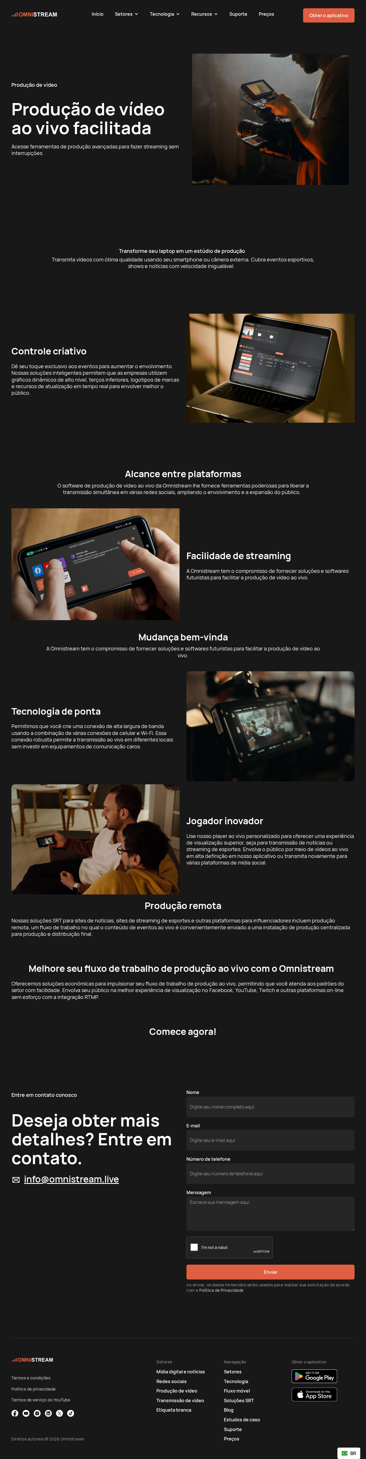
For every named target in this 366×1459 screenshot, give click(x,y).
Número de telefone (208, 1159)
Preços (266, 14)
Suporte (238, 14)
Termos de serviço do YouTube (40, 1399)
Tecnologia (162, 14)
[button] (126, 14)
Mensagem (198, 1192)
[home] (48, 14)
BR (353, 1453)
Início (98, 14)
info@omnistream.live (71, 1179)
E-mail (193, 1125)
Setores (124, 14)
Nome (192, 1092)
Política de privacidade (33, 1389)
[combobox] (348, 1453)
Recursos (201, 14)
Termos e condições (30, 1378)
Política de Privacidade (221, 1290)
